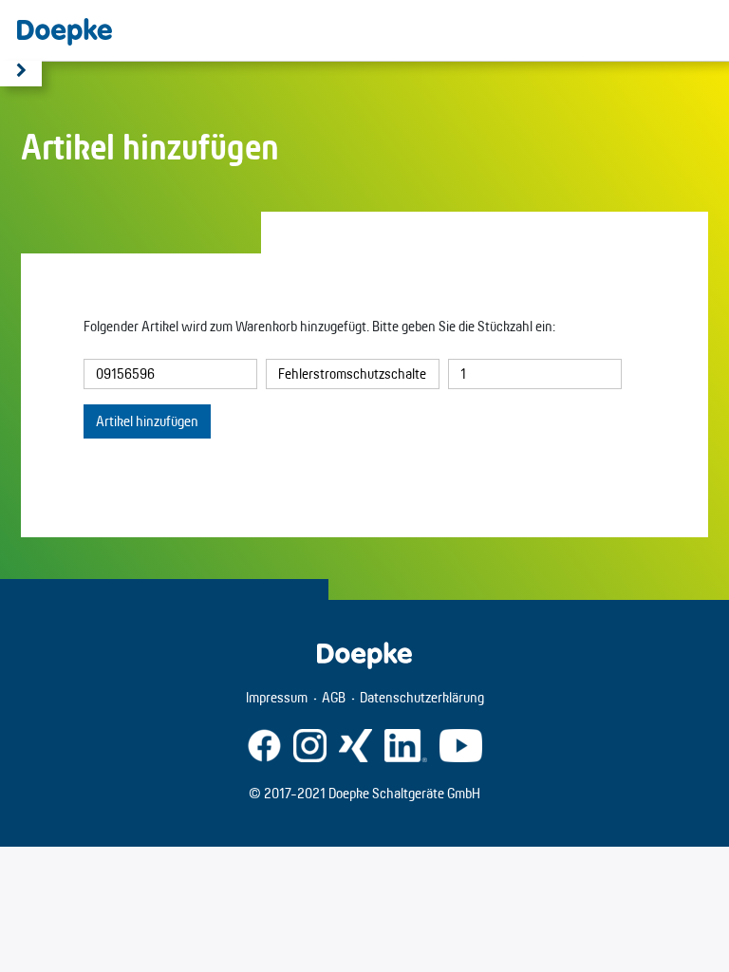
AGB (334, 697)
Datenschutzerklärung (422, 697)
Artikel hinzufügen (147, 421)
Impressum (277, 697)
